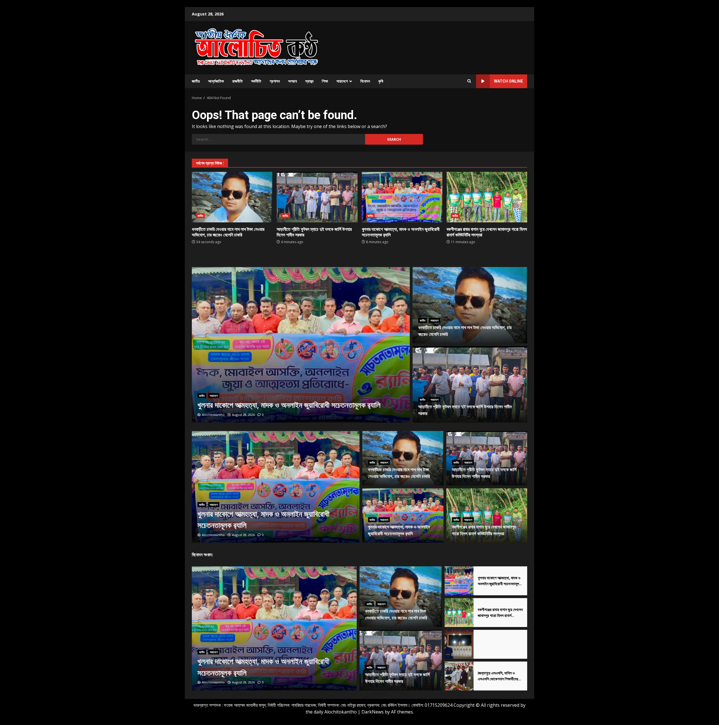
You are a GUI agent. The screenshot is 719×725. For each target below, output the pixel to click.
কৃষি (380, 81)
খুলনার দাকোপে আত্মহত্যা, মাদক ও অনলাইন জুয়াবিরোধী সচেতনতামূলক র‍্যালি (402, 197)
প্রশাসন (275, 81)
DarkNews (372, 712)
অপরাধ (292, 81)
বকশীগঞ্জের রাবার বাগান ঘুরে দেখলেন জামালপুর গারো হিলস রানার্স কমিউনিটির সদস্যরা (487, 197)
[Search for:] (278, 139)
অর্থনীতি (256, 81)
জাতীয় (196, 81)
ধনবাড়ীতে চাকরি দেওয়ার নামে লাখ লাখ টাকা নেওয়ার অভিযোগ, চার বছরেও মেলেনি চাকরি (232, 197)
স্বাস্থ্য (309, 81)
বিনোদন (365, 81)
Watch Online (508, 81)
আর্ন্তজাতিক (216, 81)
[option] (301, 345)
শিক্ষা (325, 81)
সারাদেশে (342, 81)
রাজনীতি (237, 81)
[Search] (469, 81)
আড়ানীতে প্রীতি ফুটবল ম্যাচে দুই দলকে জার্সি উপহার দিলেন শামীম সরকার (317, 197)
